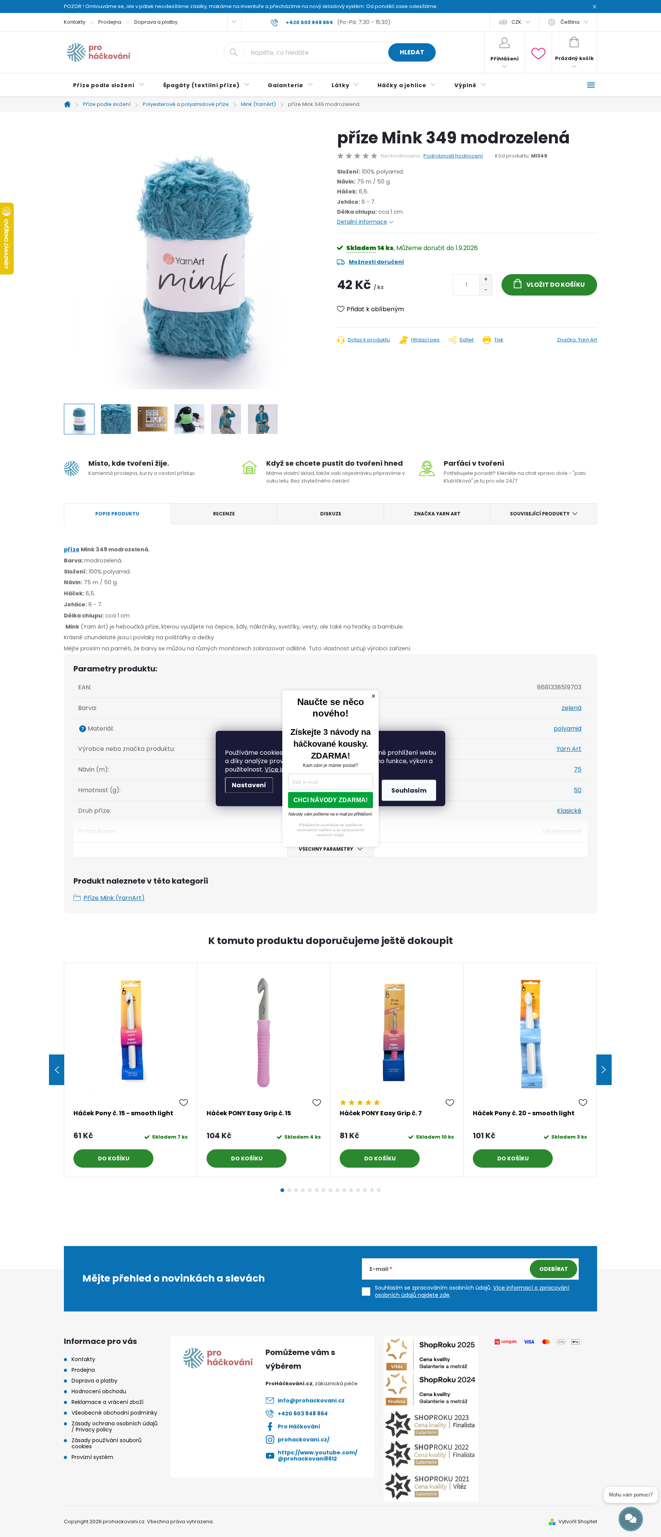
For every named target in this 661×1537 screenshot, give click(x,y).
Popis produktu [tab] (117, 513)
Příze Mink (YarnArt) (114, 898)
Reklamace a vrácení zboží (107, 1402)
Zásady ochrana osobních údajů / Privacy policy (115, 1426)
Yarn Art (569, 748)
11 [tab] (351, 1190)
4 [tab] (303, 1190)
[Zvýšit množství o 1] (485, 280)
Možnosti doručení (376, 262)
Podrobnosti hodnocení (453, 156)
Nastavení (249, 785)
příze (72, 549)
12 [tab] (358, 1190)
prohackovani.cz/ (303, 1439)
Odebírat (553, 1269)
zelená (571, 708)
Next (604, 1069)
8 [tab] (330, 1190)
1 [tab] (282, 1190)
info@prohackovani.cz (311, 1400)
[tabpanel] (130, 1070)
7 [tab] (324, 1190)
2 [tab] (289, 1190)
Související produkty (540, 513)
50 (577, 790)
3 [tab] (296, 1190)
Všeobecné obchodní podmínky (114, 1413)
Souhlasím (409, 790)
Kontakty (74, 22)
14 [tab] (372, 1190)
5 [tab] (310, 1190)
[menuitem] (109, 85)
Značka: (577, 339)
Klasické (569, 810)
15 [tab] (379, 1190)
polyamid (567, 728)
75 (577, 769)
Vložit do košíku (555, 284)
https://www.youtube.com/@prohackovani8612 (317, 1455)
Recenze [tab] (224, 513)
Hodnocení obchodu (99, 1391)
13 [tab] (365, 1190)
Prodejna (109, 22)
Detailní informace (362, 222)
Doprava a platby (155, 22)
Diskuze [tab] (330, 513)
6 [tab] (317, 1190)
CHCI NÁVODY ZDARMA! (330, 800)
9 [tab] (337, 1190)
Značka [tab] (437, 513)
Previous (56, 1069)
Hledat (412, 52)
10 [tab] (344, 1190)
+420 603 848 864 (303, 1413)
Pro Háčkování (299, 1426)
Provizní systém (92, 1457)
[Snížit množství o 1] (485, 290)
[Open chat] (631, 1519)
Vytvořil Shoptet (577, 1521)
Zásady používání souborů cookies (107, 1443)
